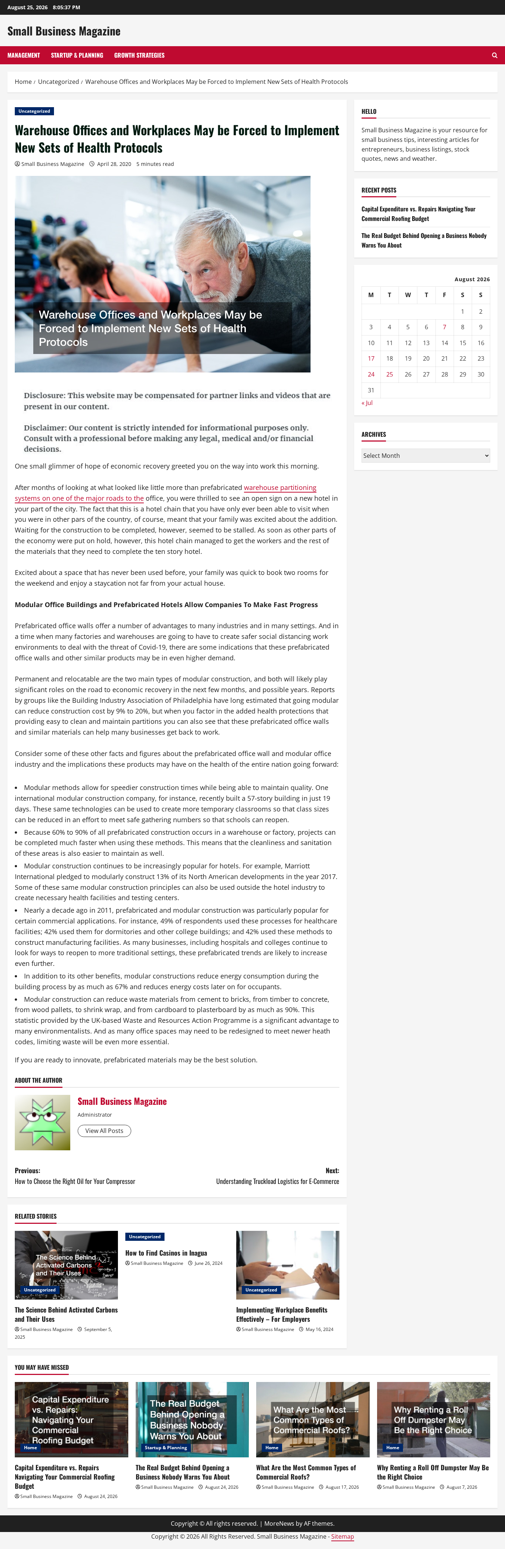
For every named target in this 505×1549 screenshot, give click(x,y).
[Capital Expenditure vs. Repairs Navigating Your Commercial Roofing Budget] (71, 1419)
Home (30, 1447)
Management (23, 55)
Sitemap (342, 1536)
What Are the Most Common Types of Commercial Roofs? (306, 1472)
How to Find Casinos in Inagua (166, 1252)
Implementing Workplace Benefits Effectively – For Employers (282, 1314)
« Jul (367, 403)
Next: (277, 1175)
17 (371, 358)
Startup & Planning (77, 55)
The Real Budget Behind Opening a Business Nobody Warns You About (183, 1472)
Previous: (75, 1175)
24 (371, 374)
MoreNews (279, 1523)
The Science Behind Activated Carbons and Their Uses (66, 1314)
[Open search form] (495, 55)
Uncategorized (34, 111)
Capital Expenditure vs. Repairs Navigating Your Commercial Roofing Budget (418, 213)
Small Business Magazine (64, 30)
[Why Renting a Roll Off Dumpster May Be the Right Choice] (434, 1419)
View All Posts (104, 1131)
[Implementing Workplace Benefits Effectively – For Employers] (287, 1265)
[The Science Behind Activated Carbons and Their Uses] (66, 1265)
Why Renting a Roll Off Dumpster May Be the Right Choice (433, 1472)
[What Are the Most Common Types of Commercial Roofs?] (313, 1419)
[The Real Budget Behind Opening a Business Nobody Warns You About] (192, 1419)
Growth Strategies (139, 55)
